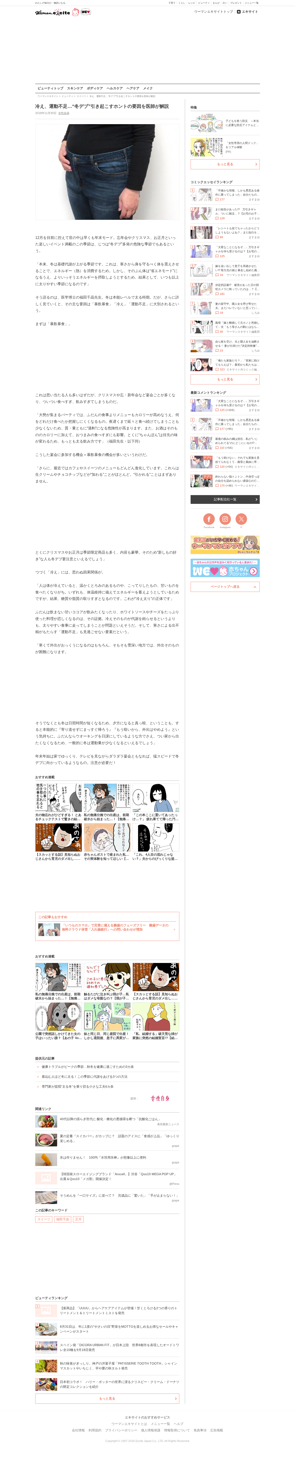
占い (225, 3)
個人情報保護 (150, 1430)
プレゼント (236, 3)
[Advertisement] (147, 50)
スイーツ (43, 1219)
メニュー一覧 (252, 3)
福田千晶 (62, 1219)
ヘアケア (133, 88)
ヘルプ (178, 1424)
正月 (78, 1219)
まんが (216, 3)
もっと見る (107, 1398)
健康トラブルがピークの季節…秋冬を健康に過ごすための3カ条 (88, 1067)
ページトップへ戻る (225, 586)
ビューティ (204, 3)
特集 (194, 107)
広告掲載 (216, 1430)
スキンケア (75, 88)
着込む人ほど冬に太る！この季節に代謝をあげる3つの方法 (84, 1076)
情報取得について (177, 1430)
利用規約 (94, 1430)
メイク (148, 88)
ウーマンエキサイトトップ (213, 11)
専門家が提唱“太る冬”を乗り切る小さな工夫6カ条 (78, 1086)
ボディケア (95, 88)
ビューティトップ (50, 88)
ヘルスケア (115, 88)
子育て (171, 3)
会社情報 (78, 1430)
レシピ (191, 3)
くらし (181, 3)
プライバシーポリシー (121, 1430)
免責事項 (200, 1430)
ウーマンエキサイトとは (129, 1424)
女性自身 (63, 113)
